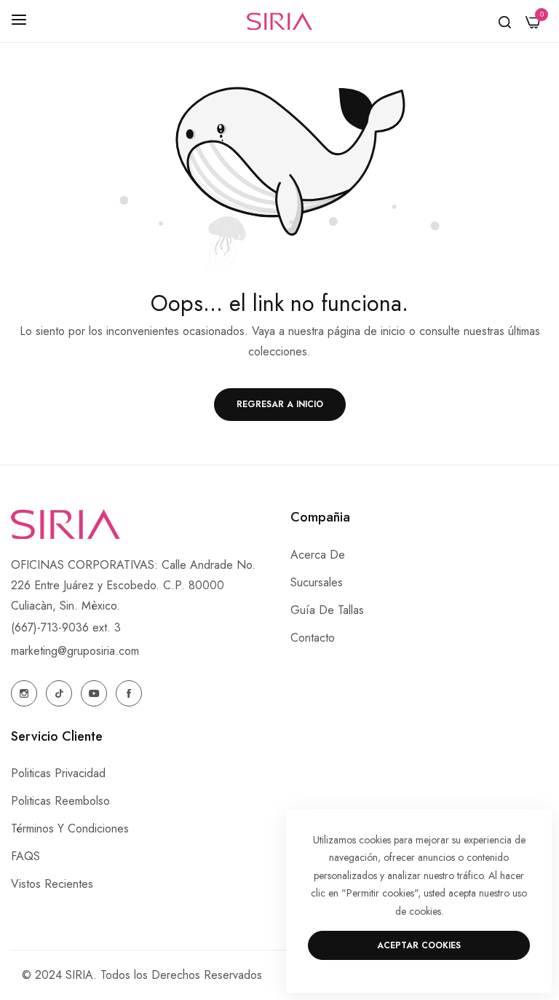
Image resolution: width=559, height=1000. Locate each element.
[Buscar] (505, 21)
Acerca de (317, 554)
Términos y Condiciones (70, 828)
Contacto (312, 637)
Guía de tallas (327, 610)
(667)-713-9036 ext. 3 (66, 627)
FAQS (25, 856)
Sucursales (316, 582)
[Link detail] (24, 693)
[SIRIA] (279, 21)
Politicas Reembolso (60, 800)
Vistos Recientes (52, 883)
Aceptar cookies (419, 945)
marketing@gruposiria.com (75, 650)
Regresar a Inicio (280, 404)
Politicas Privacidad (58, 773)
